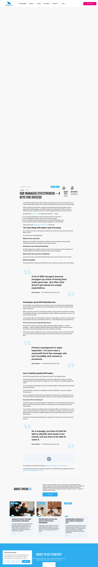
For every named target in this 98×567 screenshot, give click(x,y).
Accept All (26, 561)
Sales (58, 186)
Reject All (17, 561)
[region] (17, 557)
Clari (53, 213)
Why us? (39, 3)
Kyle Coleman (34, 213)
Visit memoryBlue (22, 3)
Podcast (53, 186)
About (63, 3)
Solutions (31, 3)
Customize (8, 561)
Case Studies (46, 3)
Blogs (12, 503)
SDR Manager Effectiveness (40, 224)
